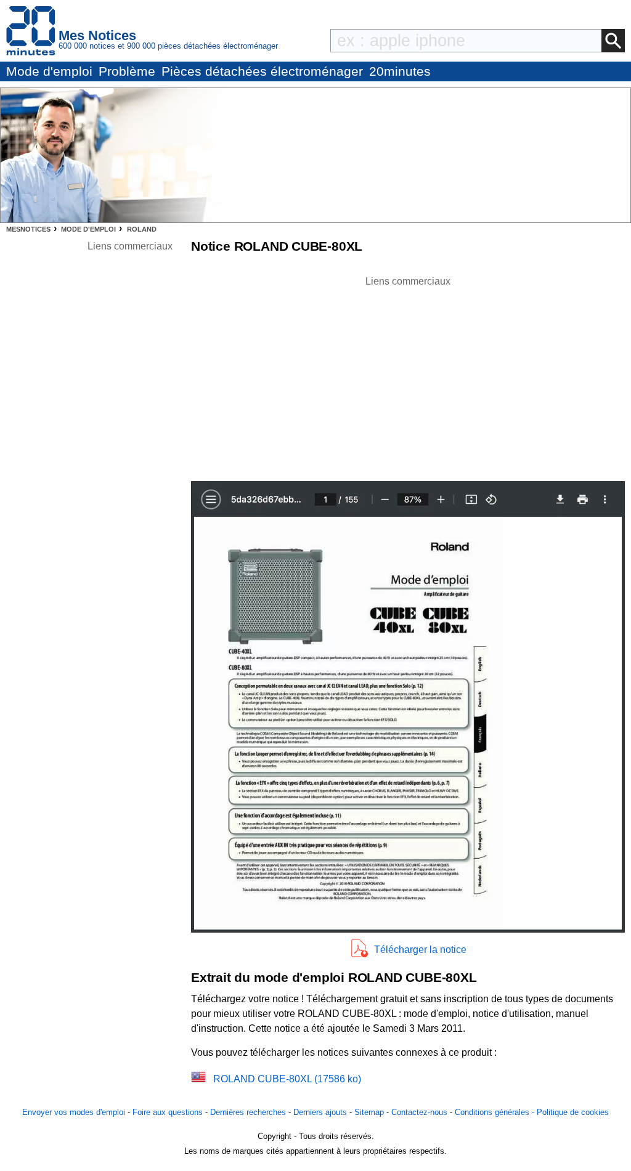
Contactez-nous (419, 1112)
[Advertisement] (407, 375)
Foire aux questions (167, 1112)
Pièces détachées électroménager (262, 71)
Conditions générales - (496, 1112)
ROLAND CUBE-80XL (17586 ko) (287, 1079)
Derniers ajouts (320, 1112)
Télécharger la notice (420, 949)
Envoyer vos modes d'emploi (73, 1112)
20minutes (400, 71)
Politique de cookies (573, 1112)
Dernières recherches (248, 1112)
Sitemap (369, 1112)
